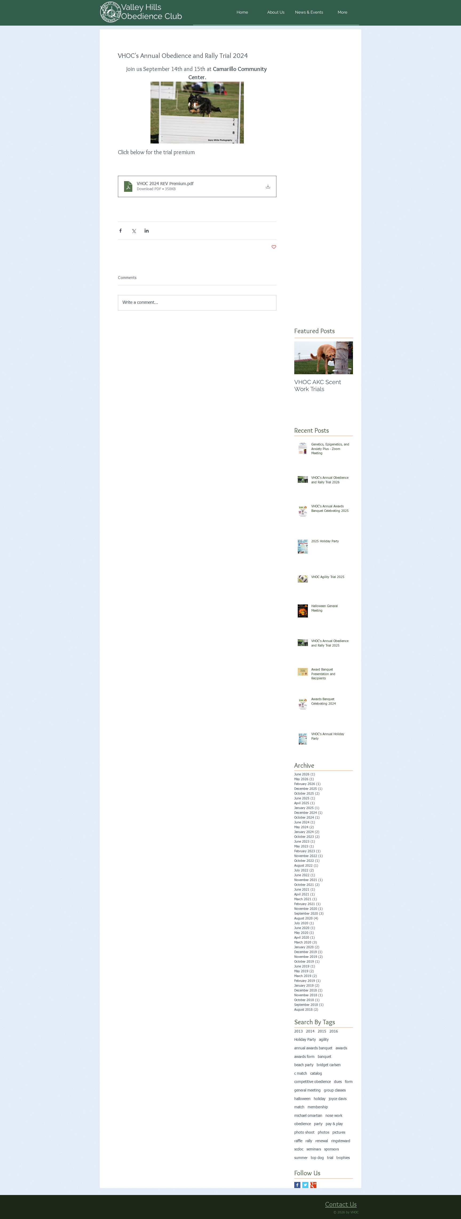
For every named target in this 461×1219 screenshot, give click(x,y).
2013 (298, 1031)
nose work (333, 1116)
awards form (304, 1057)
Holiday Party (305, 1040)
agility (324, 1040)
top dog (317, 1158)
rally (308, 1141)
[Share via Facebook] (120, 230)
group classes (335, 1090)
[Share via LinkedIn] (146, 230)
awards (341, 1048)
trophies (343, 1158)
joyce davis (338, 1099)
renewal (321, 1141)
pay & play (334, 1124)
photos (323, 1132)
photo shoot (304, 1132)
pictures (338, 1132)
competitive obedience (312, 1082)
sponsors (331, 1149)
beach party (303, 1065)
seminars (314, 1149)
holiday (319, 1099)
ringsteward (340, 1141)
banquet (324, 1057)
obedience (302, 1124)
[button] (275, 14)
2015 (322, 1031)
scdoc (298, 1149)
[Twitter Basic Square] (305, 1185)
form (349, 1082)
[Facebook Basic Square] (297, 1185)
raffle (298, 1141)
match (299, 1107)
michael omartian (308, 1116)
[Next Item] (344, 358)
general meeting (307, 1090)
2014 (310, 1031)
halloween (302, 1099)
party (318, 1124)
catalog (316, 1073)
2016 (333, 1031)
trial (330, 1158)
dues (338, 1082)
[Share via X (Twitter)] (133, 230)
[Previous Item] (302, 358)
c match (300, 1073)
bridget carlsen (329, 1065)
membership (318, 1107)
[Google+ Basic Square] (313, 1185)
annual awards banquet (313, 1048)
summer (301, 1158)
